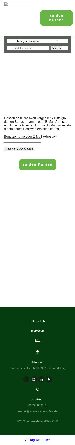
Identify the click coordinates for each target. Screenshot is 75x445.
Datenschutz (37, 321)
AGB (37, 340)
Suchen (56, 48)
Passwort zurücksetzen (19, 148)
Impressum (37, 330)
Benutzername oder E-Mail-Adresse (30, 136)
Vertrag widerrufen (38, 440)
